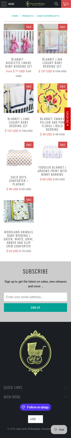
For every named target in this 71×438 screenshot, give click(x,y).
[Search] (56, 4)
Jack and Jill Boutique (28, 428)
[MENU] (2, 4)
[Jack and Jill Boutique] (35, 4)
